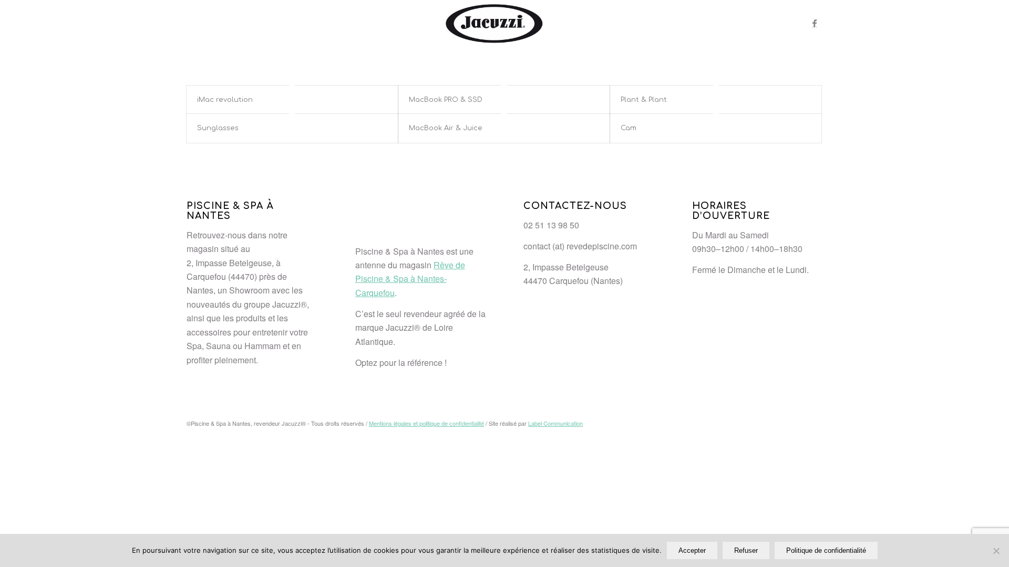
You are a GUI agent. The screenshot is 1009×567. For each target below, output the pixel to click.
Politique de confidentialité (826, 550)
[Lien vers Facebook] (814, 23)
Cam (628, 128)
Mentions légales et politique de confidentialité (426, 423)
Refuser (746, 550)
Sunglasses (218, 128)
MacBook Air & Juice (445, 128)
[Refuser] (996, 550)
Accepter (692, 550)
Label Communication (555, 423)
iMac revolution (225, 99)
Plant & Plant (644, 99)
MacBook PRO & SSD (445, 99)
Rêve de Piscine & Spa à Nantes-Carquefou (410, 279)
